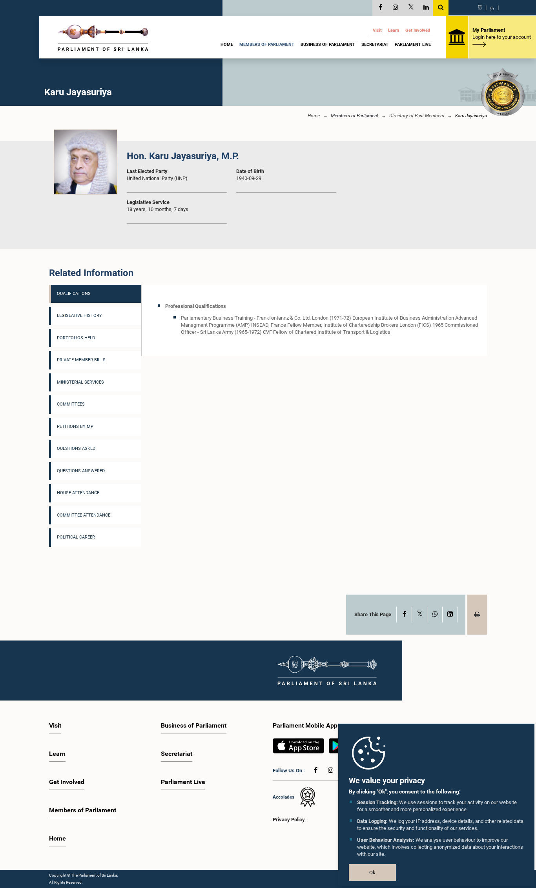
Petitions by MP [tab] (75, 426)
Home (227, 44)
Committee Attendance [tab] (83, 515)
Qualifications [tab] (74, 293)
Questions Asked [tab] (76, 448)
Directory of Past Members (416, 115)
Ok (372, 872)
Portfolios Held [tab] (76, 337)
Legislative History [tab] (79, 315)
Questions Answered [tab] (81, 470)
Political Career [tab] (76, 537)
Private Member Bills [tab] (81, 359)
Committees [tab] (71, 404)
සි (480, 7)
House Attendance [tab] (78, 492)
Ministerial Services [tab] (80, 382)
